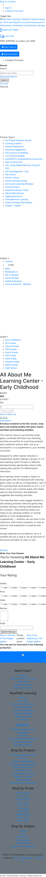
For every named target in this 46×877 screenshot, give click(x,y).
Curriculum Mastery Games (18, 140)
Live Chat (9, 36)
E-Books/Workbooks (23, 767)
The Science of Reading (16, 152)
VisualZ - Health (13, 205)
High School (11, 368)
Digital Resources (13, 196)
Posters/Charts (12, 187)
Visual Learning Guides (16, 180)
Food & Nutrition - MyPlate (18, 284)
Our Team (23, 701)
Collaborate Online (23, 716)
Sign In (8, 7)
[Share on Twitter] (4, 417)
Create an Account (14, 11)
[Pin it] (6, 417)
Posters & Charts (23, 770)
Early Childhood (13, 340)
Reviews (4, 550)
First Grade (10, 343)
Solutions (23, 725)
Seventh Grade (12, 361)
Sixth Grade (10, 358)
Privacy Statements (23, 858)
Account (4, 83)
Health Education (13, 281)
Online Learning (23, 779)
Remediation (23, 732)
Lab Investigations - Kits (17, 171)
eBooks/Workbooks (14, 193)
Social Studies (12, 278)
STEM (11, 265)
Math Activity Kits (13, 162)
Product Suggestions (23, 710)
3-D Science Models (15, 156)
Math (7, 268)
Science (9, 261)
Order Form (23, 681)
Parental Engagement (15, 149)
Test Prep (23, 735)
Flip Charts (10, 174)
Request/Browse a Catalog (23, 678)
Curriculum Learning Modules (19, 184)
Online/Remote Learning (16, 199)
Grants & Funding (23, 707)
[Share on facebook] (1, 417)
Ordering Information (23, 687)
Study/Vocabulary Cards (17, 190)
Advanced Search (8, 76)
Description (5, 420)
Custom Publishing (23, 713)
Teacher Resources (14, 146)
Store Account (10, 54)
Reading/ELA (11, 271)
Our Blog (23, 719)
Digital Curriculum (23, 776)
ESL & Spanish (12, 275)
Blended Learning (23, 745)
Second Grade (12, 346)
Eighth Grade (11, 365)
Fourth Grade (11, 352)
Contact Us (23, 675)
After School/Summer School (23, 738)
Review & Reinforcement (23, 729)
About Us (23, 697)
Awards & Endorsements (23, 704)
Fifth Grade (10, 355)
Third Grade (11, 349)
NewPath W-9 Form (23, 684)
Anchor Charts (12, 177)
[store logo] (23, 22)
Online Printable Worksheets (18, 202)
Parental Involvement (23, 741)
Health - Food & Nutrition (23, 846)
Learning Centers (13, 143)
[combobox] (16, 73)
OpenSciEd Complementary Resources (23, 159)
